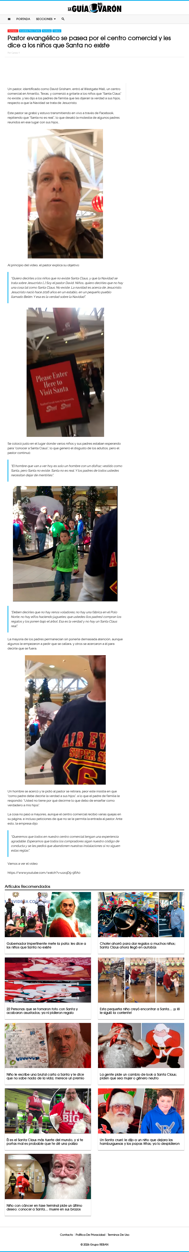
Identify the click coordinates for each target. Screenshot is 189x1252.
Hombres (13, 31)
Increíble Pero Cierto (30, 31)
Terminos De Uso (118, 1234)
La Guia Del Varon (94, 8)
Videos (57, 31)
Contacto (66, 1234)
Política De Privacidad (90, 1234)
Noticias (47, 31)
